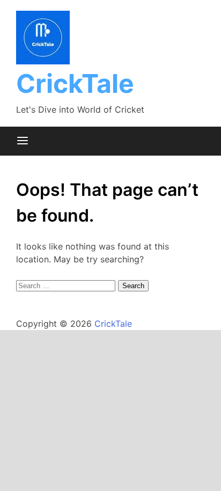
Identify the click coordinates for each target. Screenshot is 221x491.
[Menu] (22, 141)
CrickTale (75, 83)
